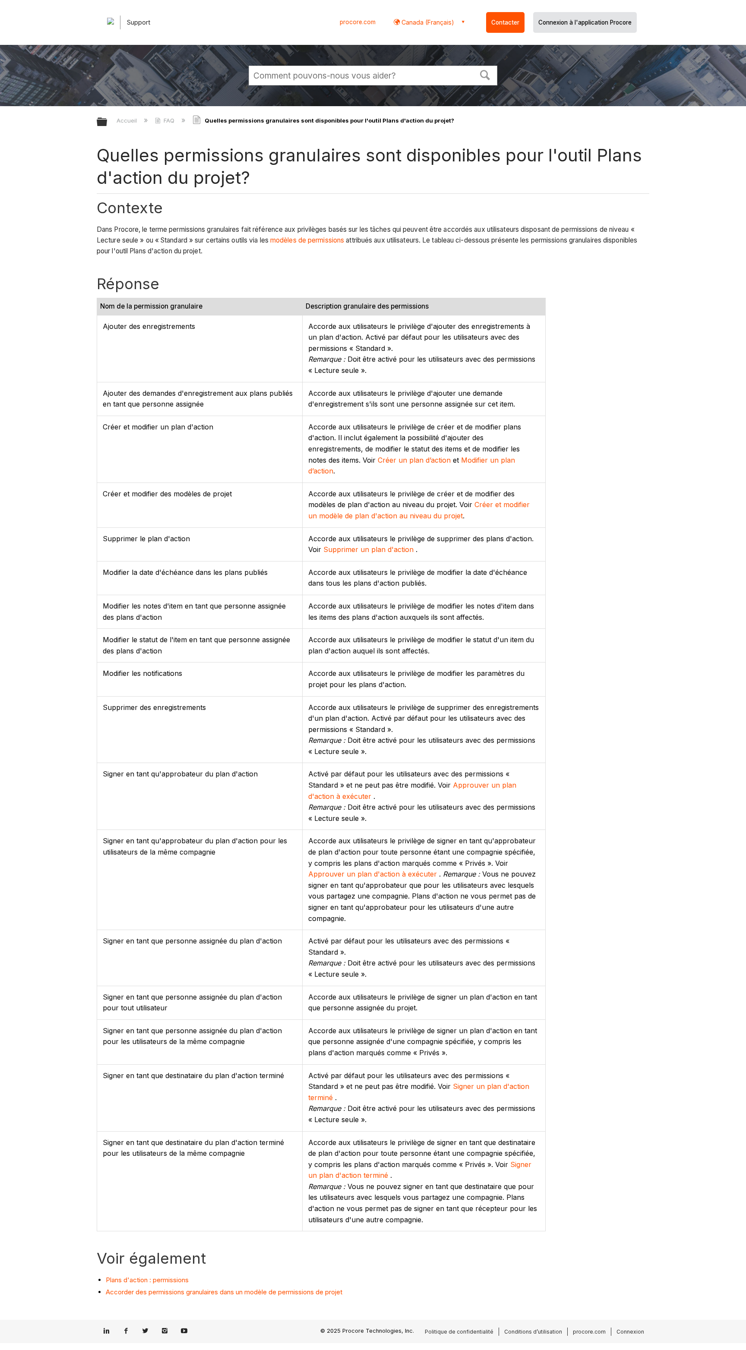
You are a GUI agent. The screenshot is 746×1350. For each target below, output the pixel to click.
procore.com (358, 22)
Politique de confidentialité (459, 1331)
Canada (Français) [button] (427, 22)
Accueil (128, 120)
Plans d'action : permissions (147, 1280)
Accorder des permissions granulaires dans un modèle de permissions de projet (224, 1292)
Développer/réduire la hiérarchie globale (107, 122)
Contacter (505, 22)
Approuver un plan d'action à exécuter (372, 874)
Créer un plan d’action (414, 460)
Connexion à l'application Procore (585, 22)
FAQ (169, 120)
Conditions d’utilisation (533, 1331)
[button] (485, 74)
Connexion (630, 1331)
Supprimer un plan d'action (368, 549)
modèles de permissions (307, 240)
